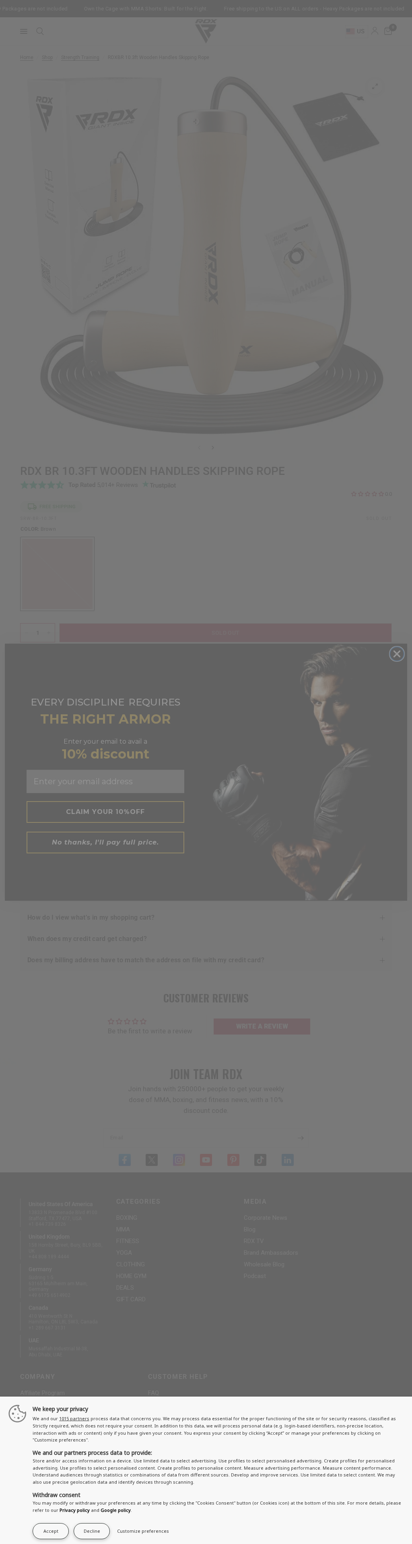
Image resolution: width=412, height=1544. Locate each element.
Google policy (116, 1510)
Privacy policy (75, 1510)
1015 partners (74, 1418)
